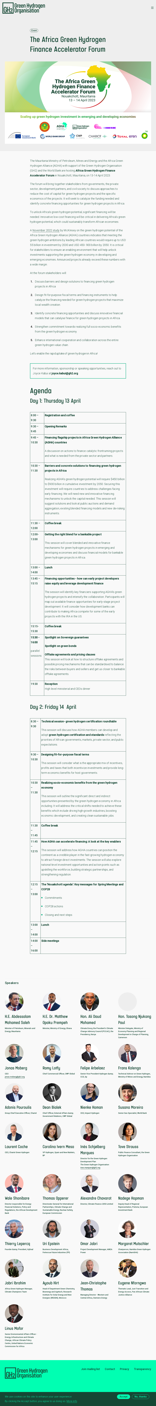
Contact (110, 1369)
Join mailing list (90, 1369)
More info (72, 1401)
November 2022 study (46, 230)
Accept (124, 1396)
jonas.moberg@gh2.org (15, 1077)
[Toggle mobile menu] (152, 8)
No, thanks (141, 1396)
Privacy (124, 1369)
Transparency (142, 1369)
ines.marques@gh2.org (90, 1168)
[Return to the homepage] (23, 8)
